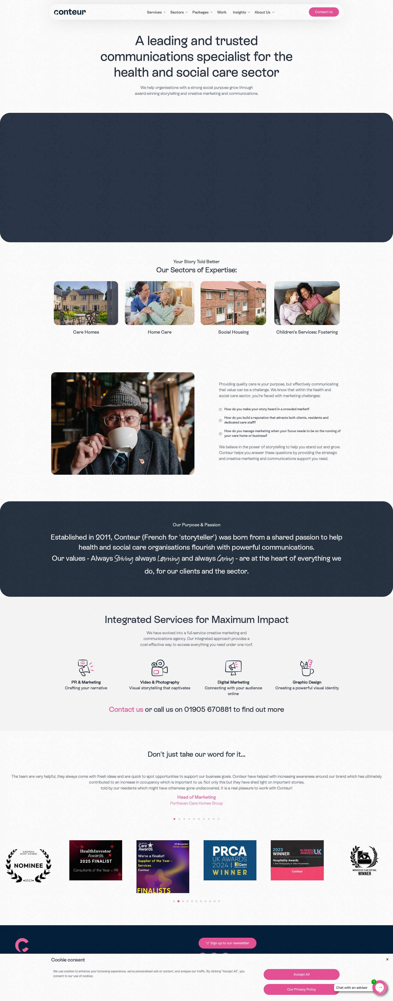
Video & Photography (159, 682)
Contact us (126, 709)
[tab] (174, 901)
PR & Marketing (86, 682)
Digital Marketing (233, 682)
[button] (174, 819)
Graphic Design (307, 682)
